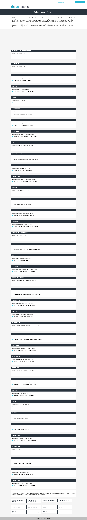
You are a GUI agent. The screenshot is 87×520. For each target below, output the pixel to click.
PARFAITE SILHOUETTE (18, 277)
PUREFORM (14, 187)
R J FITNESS (15, 243)
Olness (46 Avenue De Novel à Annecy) (50, 20)
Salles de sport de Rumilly (65, 500)
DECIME (14, 401)
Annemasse (14, 26)
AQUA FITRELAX (16, 322)
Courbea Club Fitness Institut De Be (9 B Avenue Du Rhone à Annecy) (35, 19)
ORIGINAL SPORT (16, 334)
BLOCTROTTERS (16, 165)
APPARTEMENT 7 (16, 345)
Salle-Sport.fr (14, 17)
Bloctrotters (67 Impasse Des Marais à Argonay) (54, 22)
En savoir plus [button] (61, 2)
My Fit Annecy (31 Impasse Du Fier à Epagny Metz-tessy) (50, 21)
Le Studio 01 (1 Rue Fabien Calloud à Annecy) (58, 19)
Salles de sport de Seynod (49, 500)
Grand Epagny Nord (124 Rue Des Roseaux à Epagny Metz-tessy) (32, 22)
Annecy (64, 25)
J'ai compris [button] (80, 2)
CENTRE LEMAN (15, 367)
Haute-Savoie (58, 17)
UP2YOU (14, 255)
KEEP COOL (14, 86)
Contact (48, 518)
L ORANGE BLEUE (16, 108)
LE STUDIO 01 (15, 63)
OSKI (13, 142)
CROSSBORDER (15, 221)
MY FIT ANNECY (16, 131)
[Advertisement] (43, 39)
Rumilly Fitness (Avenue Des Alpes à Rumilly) (54, 24)
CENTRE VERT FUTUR (17, 457)
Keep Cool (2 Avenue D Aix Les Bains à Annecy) (32, 20)
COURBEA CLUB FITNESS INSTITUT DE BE (22, 50)
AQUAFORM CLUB (16, 446)
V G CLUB (14, 311)
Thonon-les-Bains (70, 25)
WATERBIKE (15, 75)
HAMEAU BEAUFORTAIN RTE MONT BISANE (22, 424)
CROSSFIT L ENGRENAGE (18, 120)
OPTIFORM (14, 412)
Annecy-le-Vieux (21, 26)
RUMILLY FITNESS (16, 198)
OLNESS (14, 97)
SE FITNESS (15, 210)
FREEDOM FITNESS (16, 300)
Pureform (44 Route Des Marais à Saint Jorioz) (36, 24)
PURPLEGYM (15, 469)
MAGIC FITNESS (16, 356)
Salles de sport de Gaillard (49, 511)
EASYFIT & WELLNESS (17, 379)
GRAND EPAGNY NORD (17, 153)
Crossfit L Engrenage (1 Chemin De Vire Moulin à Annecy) (27, 21)
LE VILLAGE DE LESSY (17, 266)
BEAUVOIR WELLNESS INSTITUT (20, 232)
